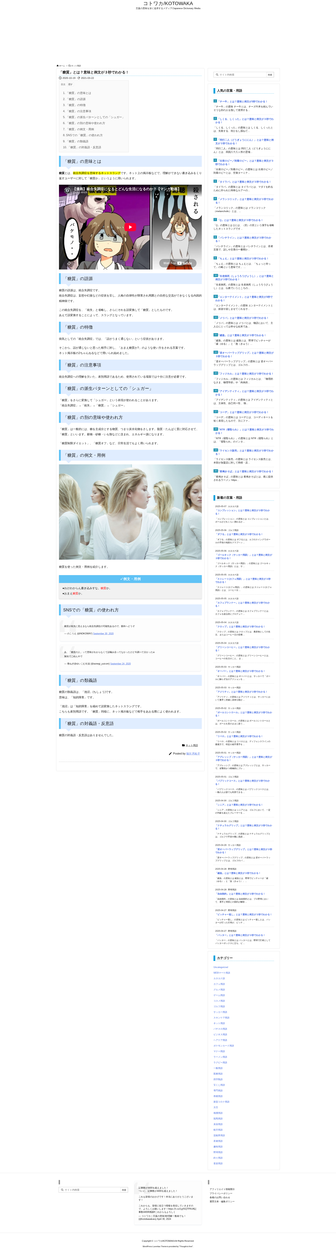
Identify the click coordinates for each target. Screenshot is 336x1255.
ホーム (62, 66)
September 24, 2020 (120, 663)
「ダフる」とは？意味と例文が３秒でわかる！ (239, 534)
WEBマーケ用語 (222, 972)
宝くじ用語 (219, 1085)
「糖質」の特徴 (74, 105)
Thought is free (186, 1246)
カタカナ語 (219, 978)
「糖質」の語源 (74, 99)
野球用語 (218, 1152)
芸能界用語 (219, 1135)
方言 (216, 1107)
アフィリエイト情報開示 (222, 1189)
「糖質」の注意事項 (77, 111)
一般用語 (218, 1068)
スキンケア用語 (221, 1017)
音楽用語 (218, 1163)
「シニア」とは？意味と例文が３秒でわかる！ (239, 804)
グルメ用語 (219, 989)
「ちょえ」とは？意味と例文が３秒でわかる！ (243, 258)
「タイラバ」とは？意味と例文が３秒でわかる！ (244, 181)
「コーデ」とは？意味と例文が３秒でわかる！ (243, 412)
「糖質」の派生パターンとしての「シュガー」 (94, 117)
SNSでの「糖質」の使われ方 (83, 135)
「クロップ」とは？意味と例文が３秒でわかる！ (240, 626)
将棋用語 (218, 1096)
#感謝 (151, 1212)
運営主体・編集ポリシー (222, 1201)
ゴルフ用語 (219, 1006)
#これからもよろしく (165, 1212)
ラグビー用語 (220, 1062)
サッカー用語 (220, 1012)
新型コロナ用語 (221, 1101)
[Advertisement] (168, 37)
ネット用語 (76, 66)
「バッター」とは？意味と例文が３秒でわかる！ (240, 935)
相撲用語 (218, 1113)
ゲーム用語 (219, 995)
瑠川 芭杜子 (193, 753)
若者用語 (218, 1141)
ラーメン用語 (220, 1057)
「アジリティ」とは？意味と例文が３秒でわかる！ (241, 691)
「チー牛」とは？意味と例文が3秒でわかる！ (242, 101)
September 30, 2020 (103, 633)
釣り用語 (218, 1158)
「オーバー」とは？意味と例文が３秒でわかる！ (240, 671)
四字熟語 (218, 1079)
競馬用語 (218, 1118)
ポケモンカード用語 (224, 1045)
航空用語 (218, 1129)
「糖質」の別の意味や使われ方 (84, 123)
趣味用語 (218, 1146)
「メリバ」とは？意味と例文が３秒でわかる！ (243, 317)
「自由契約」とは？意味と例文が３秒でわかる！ (240, 893)
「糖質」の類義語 (75, 141)
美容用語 (218, 1124)
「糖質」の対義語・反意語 (82, 147)
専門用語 (218, 1090)
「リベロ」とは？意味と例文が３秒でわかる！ (239, 736)
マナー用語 (219, 1051)
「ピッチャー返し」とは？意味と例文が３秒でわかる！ (243, 914)
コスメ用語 (219, 1001)
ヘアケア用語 (220, 1040)
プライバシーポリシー (221, 1193)
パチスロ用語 (220, 1029)
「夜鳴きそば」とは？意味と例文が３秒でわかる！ (245, 471)
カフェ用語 (219, 984)
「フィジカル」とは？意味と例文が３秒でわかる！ (245, 373)
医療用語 (218, 1073)
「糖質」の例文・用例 (78, 129)
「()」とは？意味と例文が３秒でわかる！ (240, 220)
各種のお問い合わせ (220, 1197)
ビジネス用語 (220, 1034)
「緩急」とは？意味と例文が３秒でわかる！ (241, 335)
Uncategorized (221, 967)
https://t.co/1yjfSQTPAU (180, 1209)
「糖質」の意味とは (77, 92)
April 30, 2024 (164, 1219)
